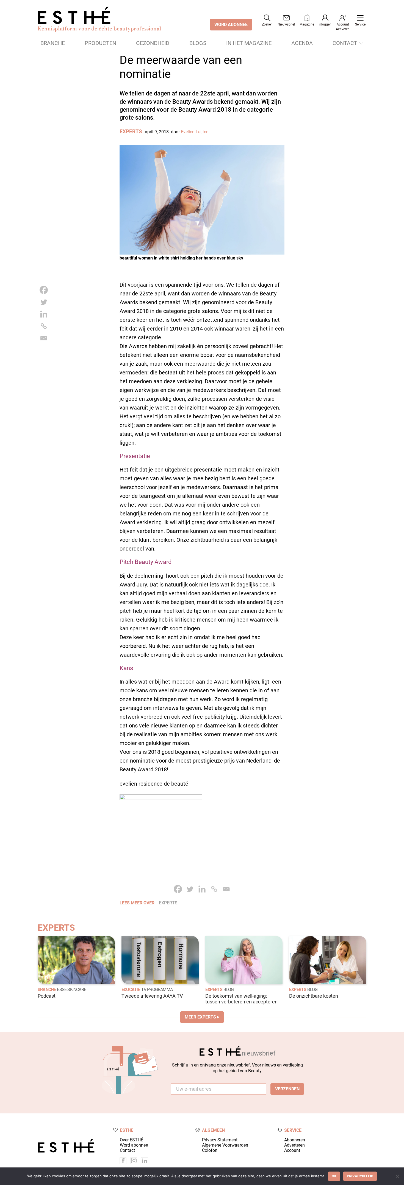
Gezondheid (152, 43)
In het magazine (249, 43)
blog (228, 989)
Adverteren (294, 1145)
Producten (100, 43)
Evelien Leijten (195, 131)
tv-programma (157, 989)
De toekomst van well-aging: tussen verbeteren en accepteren (241, 999)
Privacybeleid (360, 1176)
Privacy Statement (219, 1139)
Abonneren (294, 1139)
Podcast (47, 996)
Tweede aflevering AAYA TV (152, 996)
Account (292, 1150)
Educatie (130, 989)
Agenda (302, 43)
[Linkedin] (43, 314)
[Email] (43, 338)
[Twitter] (43, 302)
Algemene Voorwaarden (225, 1145)
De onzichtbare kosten (313, 996)
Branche (52, 43)
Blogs (197, 43)
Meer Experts (200, 1017)
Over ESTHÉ (131, 1139)
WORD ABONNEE (231, 24)
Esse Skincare (71, 989)
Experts (131, 131)
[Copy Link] (43, 326)
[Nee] (397, 1176)
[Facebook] (43, 289)
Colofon (209, 1150)
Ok (334, 1176)
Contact (345, 43)
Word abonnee (134, 1145)
